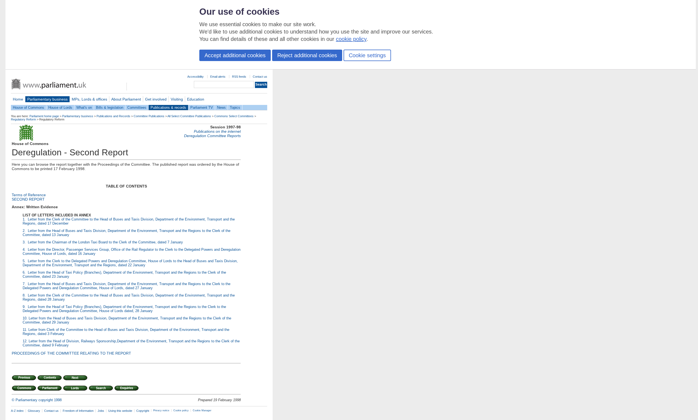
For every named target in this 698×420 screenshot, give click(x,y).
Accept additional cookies (235, 55)
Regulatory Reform (23, 119)
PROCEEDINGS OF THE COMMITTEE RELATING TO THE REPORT (71, 353)
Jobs (101, 410)
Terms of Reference (29, 195)
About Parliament (126, 99)
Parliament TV (201, 107)
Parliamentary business (47, 99)
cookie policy (351, 39)
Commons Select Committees (234, 116)
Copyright (142, 410)
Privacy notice (161, 410)
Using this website (120, 410)
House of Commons (28, 107)
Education (195, 99)
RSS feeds (239, 76)
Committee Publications (149, 116)
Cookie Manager (202, 410)
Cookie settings (367, 55)
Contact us (260, 76)
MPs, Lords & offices (89, 99)
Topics (235, 107)
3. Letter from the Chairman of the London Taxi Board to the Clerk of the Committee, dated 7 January (103, 242)
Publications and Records (113, 116)
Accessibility (195, 76)
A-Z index (17, 410)
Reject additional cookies (307, 55)
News (221, 107)
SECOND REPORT (28, 199)
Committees (136, 107)
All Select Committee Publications (189, 116)
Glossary (34, 410)
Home (18, 99)
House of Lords (60, 107)
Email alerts (217, 76)
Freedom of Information (78, 410)
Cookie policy (181, 410)
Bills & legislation (109, 107)
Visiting (177, 99)
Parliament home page (44, 116)
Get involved (156, 99)
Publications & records (168, 107)
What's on (84, 107)
